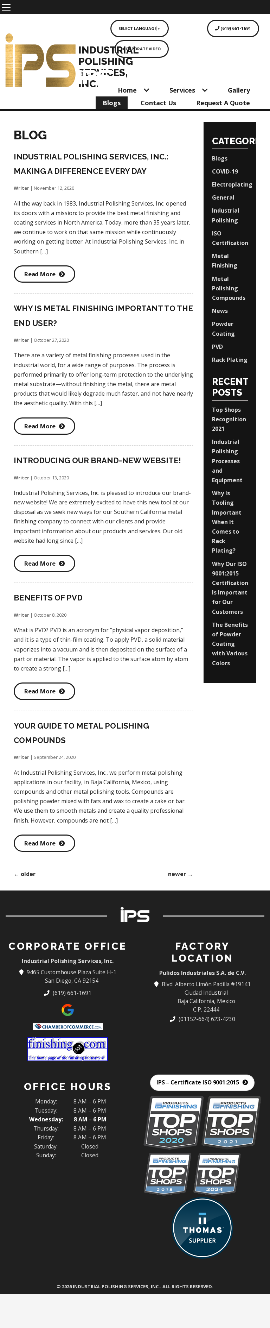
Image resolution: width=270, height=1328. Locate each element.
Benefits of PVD (48, 597)
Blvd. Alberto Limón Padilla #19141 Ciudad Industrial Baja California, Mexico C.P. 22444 (206, 996)
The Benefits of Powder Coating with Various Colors (230, 644)
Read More (40, 274)
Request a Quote (223, 103)
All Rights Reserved (187, 1286)
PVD (217, 347)
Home (127, 90)
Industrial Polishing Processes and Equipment (227, 461)
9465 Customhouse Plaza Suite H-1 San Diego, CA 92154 (71, 976)
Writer (21, 188)
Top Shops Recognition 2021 (229, 419)
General (223, 197)
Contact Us (158, 103)
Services (182, 90)
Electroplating (232, 184)
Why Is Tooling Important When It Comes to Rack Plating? (227, 521)
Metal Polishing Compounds (228, 288)
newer (180, 874)
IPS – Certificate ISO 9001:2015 (197, 1082)
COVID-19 (225, 171)
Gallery (239, 90)
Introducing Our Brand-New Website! (97, 460)
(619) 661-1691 (235, 28)
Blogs (112, 103)
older (25, 874)
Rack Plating (230, 360)
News (220, 311)
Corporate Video (142, 48)
